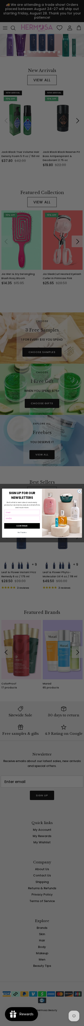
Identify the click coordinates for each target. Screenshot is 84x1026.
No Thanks (22, 532)
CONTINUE (22, 525)
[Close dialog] (79, 491)
